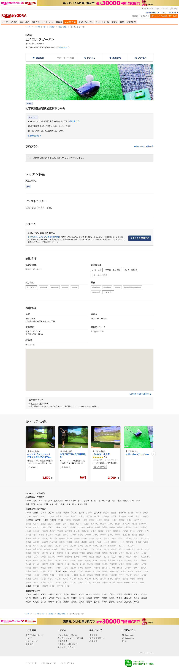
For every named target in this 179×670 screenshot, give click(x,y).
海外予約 (35, 22)
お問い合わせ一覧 (48, 663)
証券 (157, 9)
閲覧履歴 (135, 16)
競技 (122, 22)
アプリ (114, 22)
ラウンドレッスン (85, 22)
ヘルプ (163, 12)
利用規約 (29, 644)
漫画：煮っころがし (66, 647)
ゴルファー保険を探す (67, 644)
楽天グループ (146, 9)
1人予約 (14, 22)
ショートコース (102, 22)
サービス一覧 (31, 663)
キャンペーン (47, 22)
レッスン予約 (70, 22)
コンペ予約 (24, 22)
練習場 (59, 22)
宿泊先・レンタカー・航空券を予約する (70, 639)
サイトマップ (173, 12)
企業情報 (93, 635)
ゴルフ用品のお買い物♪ (68, 635)
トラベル (164, 9)
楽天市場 (173, 9)
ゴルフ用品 (131, 22)
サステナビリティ (67, 663)
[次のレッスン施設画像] (154, 454)
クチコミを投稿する (139, 238)
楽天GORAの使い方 (152, 12)
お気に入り (145, 16)
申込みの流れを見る (142, 146)
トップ (5, 22)
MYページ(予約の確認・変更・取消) (164, 16)
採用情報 (93, 641)
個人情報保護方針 (97, 638)
